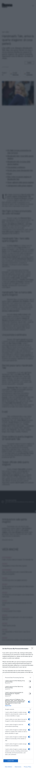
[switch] (29, 681)
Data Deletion (8, 766)
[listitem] (18, 677)
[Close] (32, 648)
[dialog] (18, 707)
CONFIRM (11, 760)
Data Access (18, 766)
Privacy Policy (27, 766)
